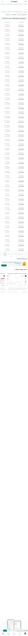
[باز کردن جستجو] (2, 1)
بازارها (19, 14)
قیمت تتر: (20, 4)
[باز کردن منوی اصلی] (25, 1)
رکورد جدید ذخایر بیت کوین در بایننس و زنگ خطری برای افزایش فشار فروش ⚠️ (16, 273)
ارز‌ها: (26, 4)
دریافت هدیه (4, 265)
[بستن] (2, 630)
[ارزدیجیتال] (14, 1)
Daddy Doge (23, 14)
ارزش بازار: (4, 4)
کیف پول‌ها (8, 14)
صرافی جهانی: (10, 4)
